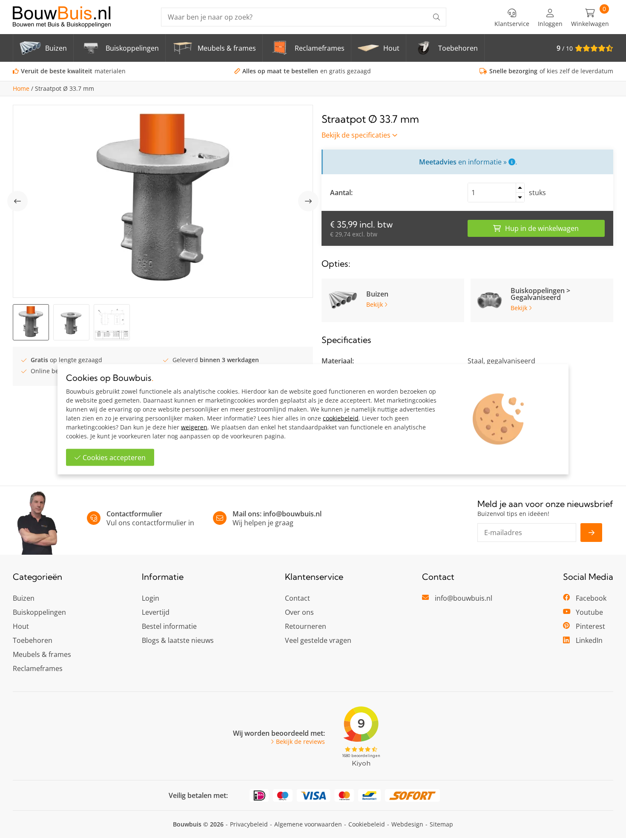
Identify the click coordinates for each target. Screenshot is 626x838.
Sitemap (441, 824)
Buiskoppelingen (39, 612)
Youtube (589, 612)
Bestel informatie (169, 626)
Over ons (299, 612)
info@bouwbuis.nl (292, 513)
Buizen (23, 598)
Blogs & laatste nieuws (178, 640)
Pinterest (590, 626)
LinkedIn (589, 640)
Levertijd (155, 612)
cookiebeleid (341, 418)
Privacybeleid (249, 824)
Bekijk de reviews (300, 742)
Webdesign (407, 824)
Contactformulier (134, 513)
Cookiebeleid (366, 824)
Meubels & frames (42, 654)
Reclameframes (38, 668)
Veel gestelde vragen (318, 640)
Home (21, 89)
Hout (21, 626)
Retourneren (305, 626)
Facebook (591, 598)
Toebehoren (32, 640)
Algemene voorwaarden (308, 824)
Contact (297, 598)
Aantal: (341, 192)
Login (150, 598)
